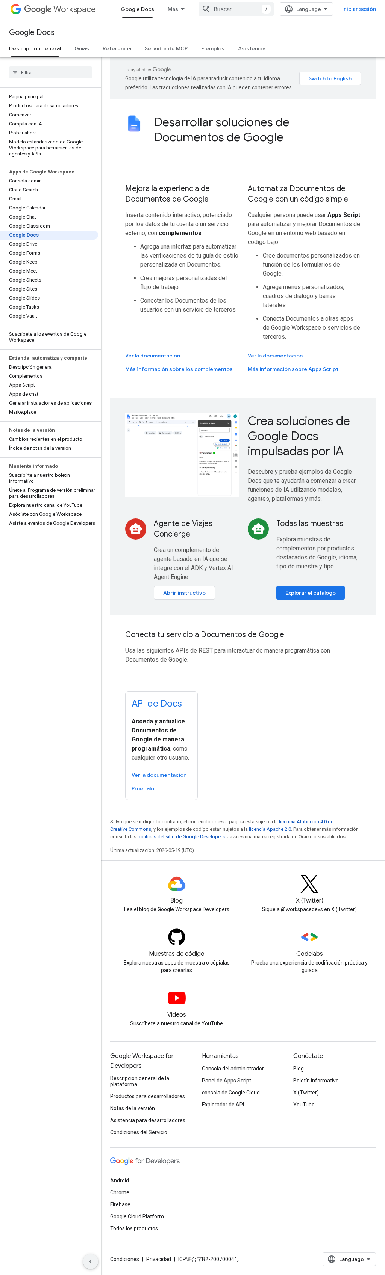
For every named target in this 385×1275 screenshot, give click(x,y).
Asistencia (251, 48)
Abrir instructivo (184, 592)
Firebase (120, 1204)
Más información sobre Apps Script (293, 369)
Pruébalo (143, 788)
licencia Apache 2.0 (270, 829)
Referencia (117, 48)
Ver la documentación (152, 355)
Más (173, 9)
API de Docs (157, 703)
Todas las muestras (309, 523)
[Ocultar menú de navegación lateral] (90, 1261)
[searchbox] (50, 72)
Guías (81, 48)
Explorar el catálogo (310, 592)
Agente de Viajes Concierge (183, 529)
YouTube (304, 1105)
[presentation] (257, 130)
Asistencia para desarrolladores (147, 1120)
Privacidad (158, 1259)
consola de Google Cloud (231, 1093)
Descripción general (35, 48)
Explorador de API (223, 1105)
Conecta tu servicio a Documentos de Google (204, 634)
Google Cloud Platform (137, 1216)
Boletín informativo (316, 1081)
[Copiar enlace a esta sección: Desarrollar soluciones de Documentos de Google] (293, 138)
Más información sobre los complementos (179, 369)
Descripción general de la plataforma (139, 1081)
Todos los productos (134, 1228)
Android (119, 1180)
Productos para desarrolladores (147, 1096)
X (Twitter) (306, 1093)
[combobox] (236, 9)
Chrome (119, 1192)
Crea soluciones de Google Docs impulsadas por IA (299, 435)
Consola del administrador (233, 1069)
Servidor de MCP (166, 48)
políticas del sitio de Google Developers (181, 836)
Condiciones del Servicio (138, 1132)
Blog (298, 1069)
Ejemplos (212, 48)
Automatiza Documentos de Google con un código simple (298, 194)
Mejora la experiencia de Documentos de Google (167, 194)
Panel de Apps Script (226, 1081)
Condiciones (124, 1259)
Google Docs (137, 9)
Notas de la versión (132, 1108)
